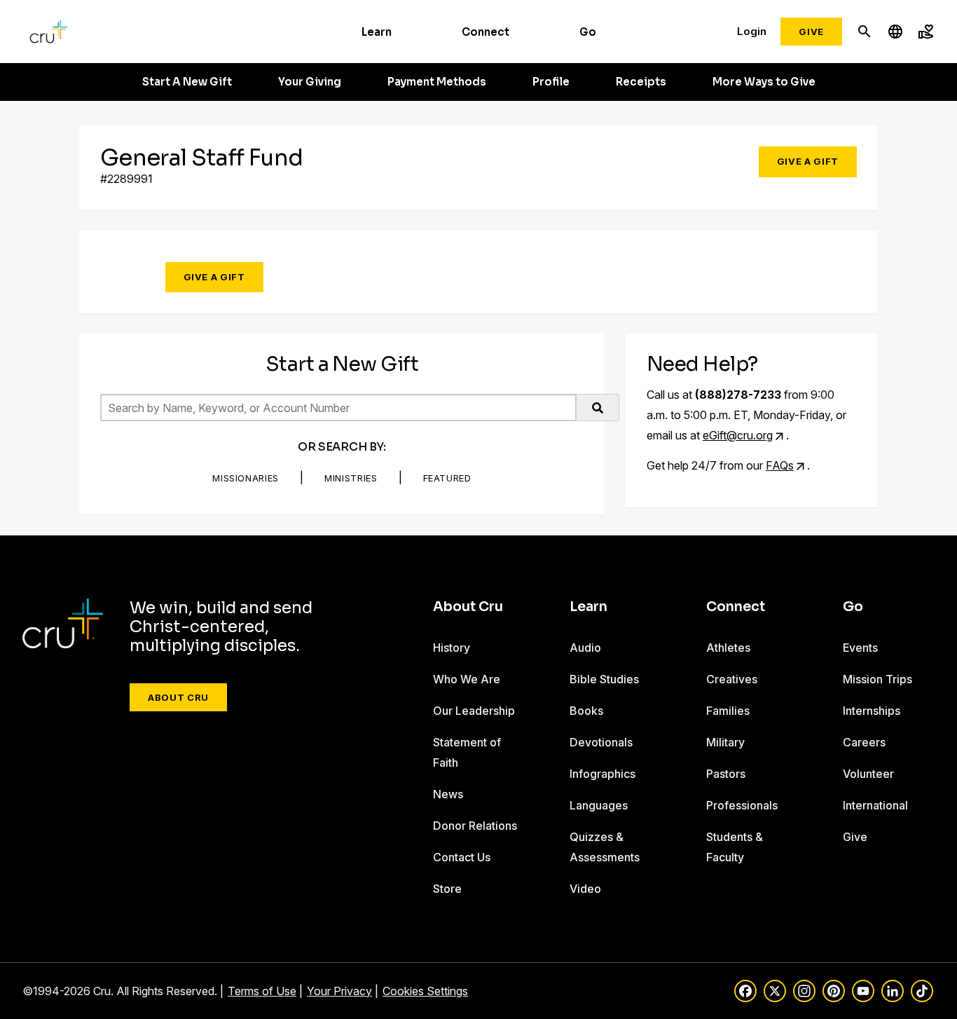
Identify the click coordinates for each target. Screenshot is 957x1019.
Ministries (351, 478)
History (451, 648)
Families (728, 711)
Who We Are (466, 679)
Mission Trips (877, 679)
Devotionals (601, 742)
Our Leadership (474, 711)
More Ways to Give (763, 82)
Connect (485, 32)
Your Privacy (339, 991)
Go (587, 32)
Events (860, 648)
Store (447, 889)
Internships (871, 711)
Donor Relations (475, 826)
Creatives (731, 679)
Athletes (728, 648)
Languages (599, 805)
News (448, 794)
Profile (551, 82)
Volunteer (868, 774)
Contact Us (461, 857)
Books (586, 711)
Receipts (641, 82)
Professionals (742, 805)
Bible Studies (604, 679)
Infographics (602, 774)
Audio (585, 648)
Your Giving (309, 82)
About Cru (178, 697)
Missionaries (245, 478)
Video (585, 889)
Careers (864, 742)
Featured (447, 478)
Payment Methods (436, 82)
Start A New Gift (187, 82)
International (875, 805)
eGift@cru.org (738, 435)
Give (811, 31)
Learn (377, 32)
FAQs (780, 465)
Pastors (725, 774)
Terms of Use (262, 991)
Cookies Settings (425, 991)
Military (725, 742)
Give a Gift (808, 161)
